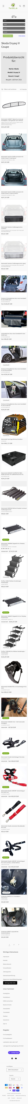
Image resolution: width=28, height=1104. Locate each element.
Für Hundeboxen (7, 1038)
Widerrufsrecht (7, 964)
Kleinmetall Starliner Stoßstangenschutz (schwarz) (11, 227)
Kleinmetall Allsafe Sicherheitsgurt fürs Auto (12, 757)
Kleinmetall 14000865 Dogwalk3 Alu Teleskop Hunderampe (13, 544)
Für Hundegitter (7, 1034)
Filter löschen (22, 35)
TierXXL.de (13, 1093)
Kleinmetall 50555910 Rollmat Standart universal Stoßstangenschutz (14, 509)
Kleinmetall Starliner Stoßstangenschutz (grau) (13, 263)
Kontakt (5, 960)
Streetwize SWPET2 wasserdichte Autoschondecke (9, 932)
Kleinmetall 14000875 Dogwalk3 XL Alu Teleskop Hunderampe (13, 616)
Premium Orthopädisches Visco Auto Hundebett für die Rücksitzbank (13, 369)
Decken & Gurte (7, 1005)
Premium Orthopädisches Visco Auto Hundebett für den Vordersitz (13, 404)
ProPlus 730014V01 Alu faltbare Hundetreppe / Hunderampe (13, 652)
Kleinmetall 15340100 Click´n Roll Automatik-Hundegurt (13, 722)
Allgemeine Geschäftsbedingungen (12, 979)
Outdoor (5, 1016)
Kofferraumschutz (8, 1001)
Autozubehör (6, 1008)
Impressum (6, 956)
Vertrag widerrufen (10, 983)
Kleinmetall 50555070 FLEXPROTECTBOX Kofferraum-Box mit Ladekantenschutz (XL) (12, 473)
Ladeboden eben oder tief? (10, 1042)
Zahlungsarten (7, 971)
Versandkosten (7, 968)
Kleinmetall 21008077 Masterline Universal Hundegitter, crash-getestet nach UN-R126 (12, 119)
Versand (13, 1098)
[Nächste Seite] (18, 944)
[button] (3, 6)
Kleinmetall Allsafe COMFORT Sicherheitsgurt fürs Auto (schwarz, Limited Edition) (13, 861)
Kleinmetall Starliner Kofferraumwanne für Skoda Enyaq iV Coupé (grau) (12, 157)
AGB (9, 1098)
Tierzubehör (6, 1012)
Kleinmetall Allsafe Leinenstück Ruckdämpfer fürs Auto (13, 826)
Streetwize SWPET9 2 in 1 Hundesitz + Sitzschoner (11, 897)
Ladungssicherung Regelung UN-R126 (13, 1046)
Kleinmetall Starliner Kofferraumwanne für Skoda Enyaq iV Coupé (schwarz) (12, 192)
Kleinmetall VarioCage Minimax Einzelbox (11, 439)
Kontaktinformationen (15, 1100)
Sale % (5, 1023)
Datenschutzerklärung (9, 975)
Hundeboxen (6, 997)
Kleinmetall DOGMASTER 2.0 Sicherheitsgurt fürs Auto (14, 687)
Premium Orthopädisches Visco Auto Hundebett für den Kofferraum (13, 299)
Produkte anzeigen (8, 36)
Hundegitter (6, 993)
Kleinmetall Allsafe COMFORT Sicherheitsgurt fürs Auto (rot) (13, 791)
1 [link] (9, 944)
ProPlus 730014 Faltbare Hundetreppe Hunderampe (11, 581)
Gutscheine (6, 1020)
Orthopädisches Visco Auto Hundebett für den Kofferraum (13, 334)
